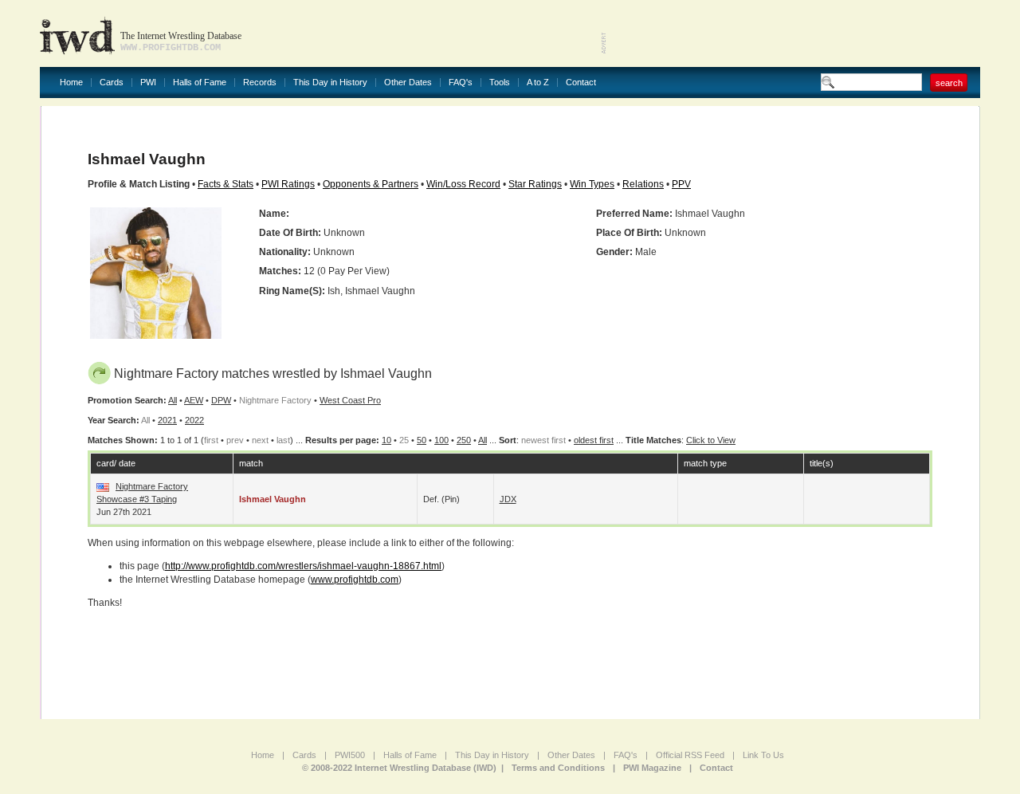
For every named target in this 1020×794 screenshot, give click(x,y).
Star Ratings (535, 184)
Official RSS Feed (690, 755)
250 (464, 440)
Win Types (592, 184)
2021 (167, 420)
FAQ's (461, 82)
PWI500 (350, 755)
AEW (193, 400)
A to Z (538, 82)
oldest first (594, 440)
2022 (194, 420)
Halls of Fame (199, 82)
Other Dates (408, 82)
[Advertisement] (793, 32)
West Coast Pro (350, 400)
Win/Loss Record (463, 184)
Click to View (711, 440)
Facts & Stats (225, 184)
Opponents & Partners (370, 184)
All (172, 400)
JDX (508, 499)
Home (71, 82)
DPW (221, 400)
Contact (581, 82)
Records (260, 82)
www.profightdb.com (354, 579)
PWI (148, 82)
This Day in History (330, 82)
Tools (499, 82)
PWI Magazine (652, 767)
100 (441, 440)
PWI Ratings (288, 184)
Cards (112, 82)
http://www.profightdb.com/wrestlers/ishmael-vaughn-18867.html (303, 566)
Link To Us (763, 755)
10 (386, 440)
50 (421, 440)
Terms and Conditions (558, 767)
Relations (643, 184)
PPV (681, 184)
